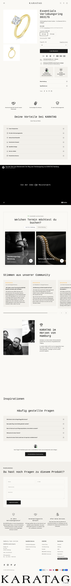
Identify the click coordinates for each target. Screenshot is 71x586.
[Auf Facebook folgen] (4, 565)
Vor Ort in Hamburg (30, 227)
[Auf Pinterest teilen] (49, 91)
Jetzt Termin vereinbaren (47, 75)
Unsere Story (45, 544)
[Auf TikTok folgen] (15, 565)
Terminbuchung (45, 546)
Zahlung (59, 546)
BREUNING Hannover (46, 554)
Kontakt (43, 549)
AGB (58, 549)
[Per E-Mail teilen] (51, 91)
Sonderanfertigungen (30, 544)
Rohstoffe (28, 549)
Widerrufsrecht (60, 556)
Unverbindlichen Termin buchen (35, 454)
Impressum (59, 554)
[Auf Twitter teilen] (47, 91)
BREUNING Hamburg (46, 551)
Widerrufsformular (62, 558)
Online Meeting (41, 227)
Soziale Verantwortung (31, 546)
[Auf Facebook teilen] (44, 91)
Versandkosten (47, 27)
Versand (59, 544)
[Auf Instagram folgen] (8, 565)
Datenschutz (60, 551)
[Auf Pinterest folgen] (11, 565)
